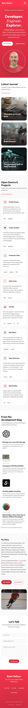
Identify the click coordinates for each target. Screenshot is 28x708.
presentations (15, 567)
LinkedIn (21, 688)
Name (4, 632)
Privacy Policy (11, 704)
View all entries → (6, 93)
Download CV (18, 582)
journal (22, 560)
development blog (6, 565)
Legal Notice (18, 704)
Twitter (6, 688)
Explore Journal (20, 43)
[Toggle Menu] (25, 3)
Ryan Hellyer (7, 3)
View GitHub (6, 582)
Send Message (14, 661)
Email (4, 639)
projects (16, 563)
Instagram (14, 692)
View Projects (7, 43)
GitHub (14, 688)
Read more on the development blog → (12, 527)
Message (5, 645)
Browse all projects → (7, 194)
